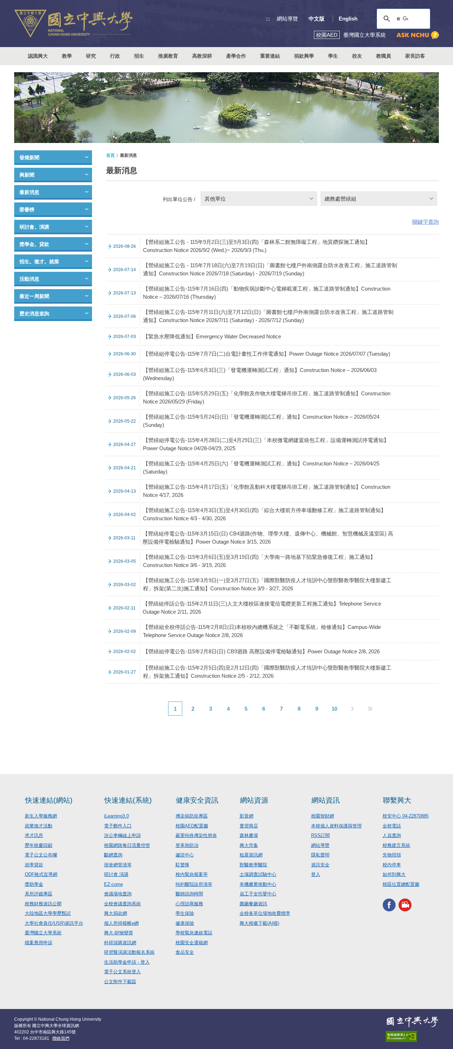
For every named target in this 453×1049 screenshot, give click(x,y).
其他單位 (215, 199)
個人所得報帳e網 (121, 923)
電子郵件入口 (118, 826)
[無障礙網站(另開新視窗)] (412, 1036)
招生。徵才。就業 (39, 261)
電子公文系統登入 (122, 971)
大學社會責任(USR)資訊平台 (54, 923)
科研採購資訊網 (120, 942)
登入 (315, 874)
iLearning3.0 (116, 816)
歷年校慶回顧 (38, 845)
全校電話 (392, 826)
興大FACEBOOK (389, 904)
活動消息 (29, 279)
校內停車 (392, 864)
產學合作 (236, 56)
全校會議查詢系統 (122, 903)
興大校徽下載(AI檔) (259, 923)
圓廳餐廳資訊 (253, 903)
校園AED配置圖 (192, 826)
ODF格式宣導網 (41, 874)
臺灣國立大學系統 (43, 932)
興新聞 (26, 175)
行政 (115, 56)
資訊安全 (320, 864)
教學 (67, 56)
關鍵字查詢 (425, 222)
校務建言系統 (396, 845)
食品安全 (185, 952)
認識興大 (38, 56)
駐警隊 (182, 864)
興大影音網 (405, 904)
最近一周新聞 (34, 296)
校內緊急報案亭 (192, 874)
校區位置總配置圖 (401, 884)
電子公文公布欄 (41, 855)
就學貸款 (34, 864)
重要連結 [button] (270, 56)
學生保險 (185, 913)
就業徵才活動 (38, 826)
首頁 (110, 155)
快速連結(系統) (128, 800)
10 (334, 709)
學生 (333, 56)
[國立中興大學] (73, 24)
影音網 (246, 816)
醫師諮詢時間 (189, 893)
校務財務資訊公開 (43, 903)
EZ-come (113, 884)
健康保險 (185, 923)
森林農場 (249, 835)
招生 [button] (139, 56)
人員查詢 (392, 835)
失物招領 (392, 855)
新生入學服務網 (41, 816)
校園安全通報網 (192, 942)
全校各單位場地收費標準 (265, 913)
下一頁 (352, 708)
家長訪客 (415, 56)
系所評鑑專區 (38, 893)
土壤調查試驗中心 (258, 874)
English (348, 19)
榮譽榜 (26, 209)
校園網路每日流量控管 (127, 845)
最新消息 (29, 192)
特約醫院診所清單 (194, 884)
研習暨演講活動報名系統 (129, 952)
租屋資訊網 (251, 855)
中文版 (317, 19)
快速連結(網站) (49, 800)
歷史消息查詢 (34, 313)
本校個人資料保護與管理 (336, 826)
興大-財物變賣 (118, 932)
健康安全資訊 (197, 800)
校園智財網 (322, 816)
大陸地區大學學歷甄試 (48, 913)
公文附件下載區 (120, 981)
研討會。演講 (34, 227)
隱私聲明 (320, 855)
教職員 (383, 56)
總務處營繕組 (340, 199)
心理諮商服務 (189, 903)
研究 (91, 56)
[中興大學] (412, 1021)
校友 (357, 56)
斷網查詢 (113, 855)
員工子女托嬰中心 (258, 893)
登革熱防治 (187, 845)
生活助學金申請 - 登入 (127, 962)
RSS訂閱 (320, 835)
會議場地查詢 (118, 893)
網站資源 (254, 800)
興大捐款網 (115, 913)
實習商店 (249, 826)
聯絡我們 (60, 1038)
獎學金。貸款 (34, 244)
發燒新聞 (29, 157)
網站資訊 (325, 800)
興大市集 (249, 845)
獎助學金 (34, 884)
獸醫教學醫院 (253, 864)
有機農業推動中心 (258, 884)
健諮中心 (185, 855)
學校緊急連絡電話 (194, 932)
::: (268, 19)
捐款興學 (304, 56)
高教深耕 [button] (202, 56)
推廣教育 (168, 56)
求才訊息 (34, 835)
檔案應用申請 (38, 942)
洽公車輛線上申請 (122, 835)
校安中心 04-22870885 (406, 816)
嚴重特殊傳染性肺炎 (196, 835)
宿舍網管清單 (118, 864)
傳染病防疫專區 (192, 816)
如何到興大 (394, 874)
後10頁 (370, 708)
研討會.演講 (116, 874)
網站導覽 (287, 19)
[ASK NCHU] (417, 35)
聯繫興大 (397, 800)
